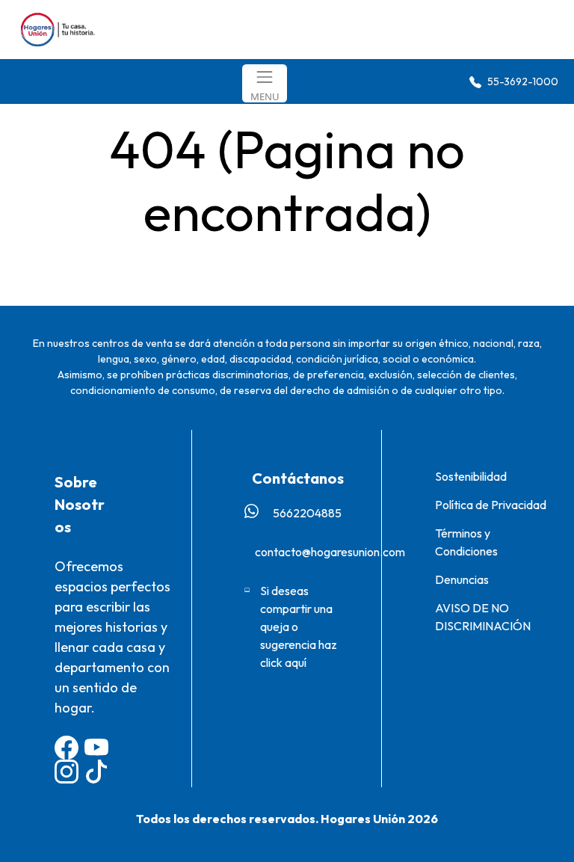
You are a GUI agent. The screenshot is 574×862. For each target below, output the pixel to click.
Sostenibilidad (471, 476)
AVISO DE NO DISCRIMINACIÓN (483, 616)
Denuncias (462, 579)
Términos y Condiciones (466, 542)
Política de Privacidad (490, 504)
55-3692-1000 (521, 81)
